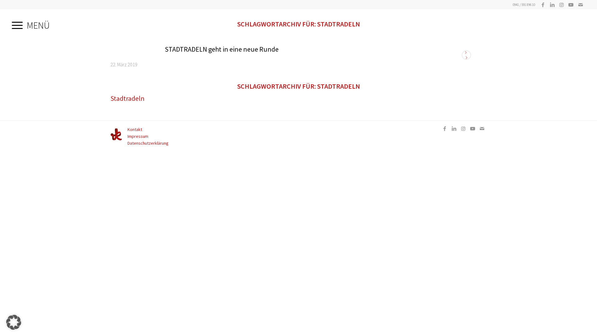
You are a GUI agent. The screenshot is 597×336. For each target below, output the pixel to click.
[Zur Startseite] (116, 139)
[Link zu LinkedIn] (552, 4)
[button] (13, 322)
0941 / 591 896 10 (524, 4)
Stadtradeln (127, 98)
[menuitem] (31, 23)
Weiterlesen (466, 55)
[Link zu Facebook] (543, 4)
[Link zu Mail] (580, 4)
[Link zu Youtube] (571, 4)
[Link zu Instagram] (561, 4)
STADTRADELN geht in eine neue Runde (222, 49)
